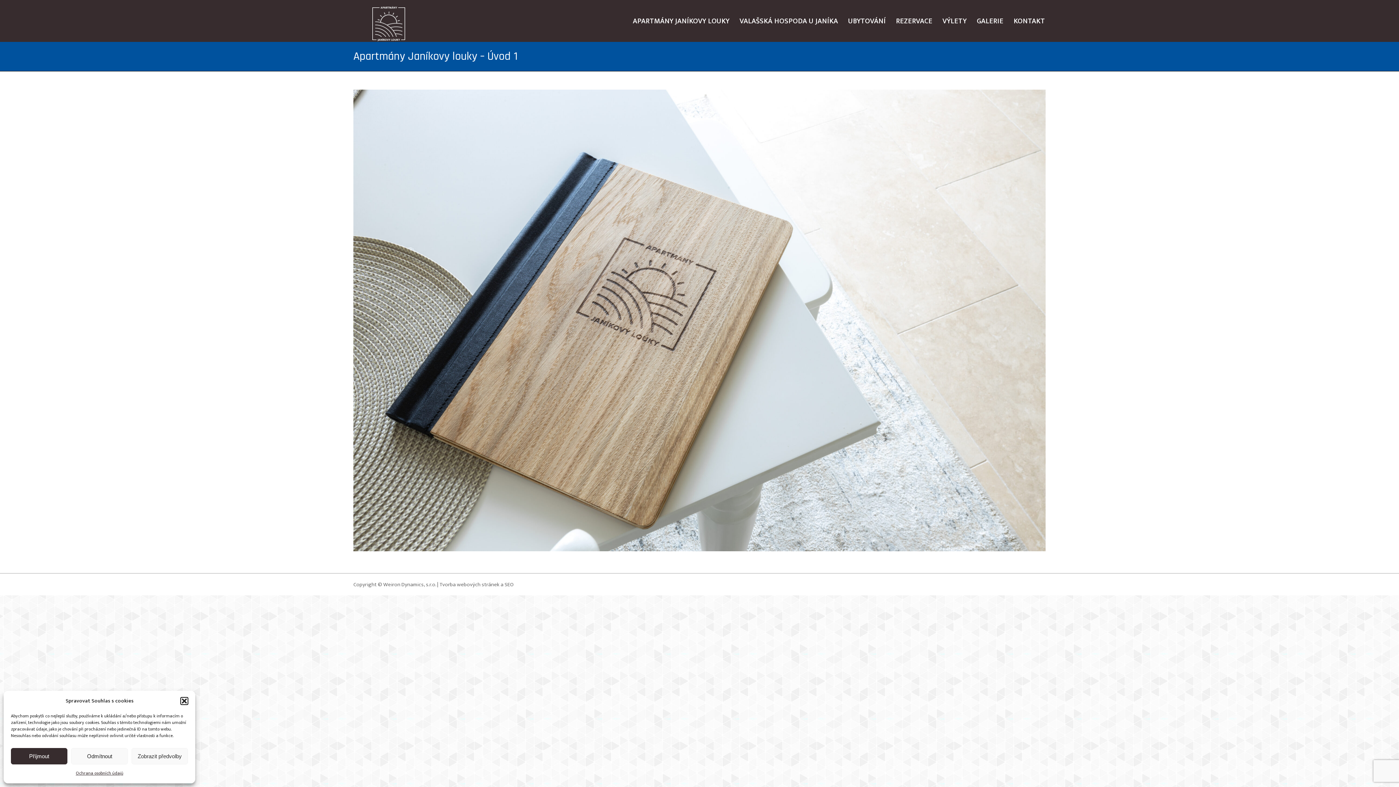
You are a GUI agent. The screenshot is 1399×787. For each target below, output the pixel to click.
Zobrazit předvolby (160, 756)
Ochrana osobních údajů (99, 773)
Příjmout (39, 756)
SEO (509, 584)
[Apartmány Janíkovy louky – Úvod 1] (699, 320)
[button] (184, 701)
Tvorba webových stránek (469, 584)
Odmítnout (99, 756)
